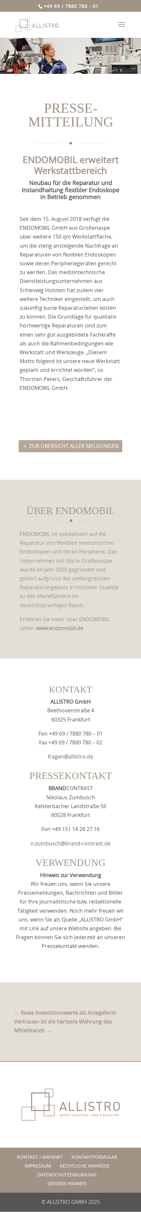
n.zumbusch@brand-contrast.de (70, 843)
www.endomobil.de (59, 628)
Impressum (38, 1166)
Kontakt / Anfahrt (40, 1157)
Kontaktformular (94, 1157)
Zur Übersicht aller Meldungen (74, 446)
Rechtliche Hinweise (85, 1166)
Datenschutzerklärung (66, 1174)
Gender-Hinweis (67, 1183)
